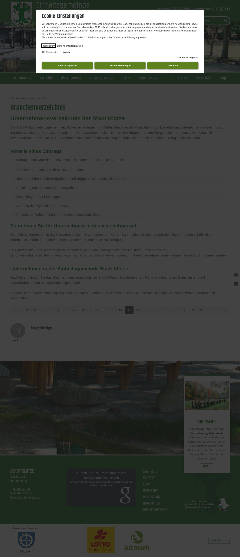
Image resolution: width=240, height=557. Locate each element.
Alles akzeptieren (67, 65)
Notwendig (51, 52)
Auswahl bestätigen (120, 65)
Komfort (66, 52)
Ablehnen (173, 65)
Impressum (48, 45)
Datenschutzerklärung (70, 45)
